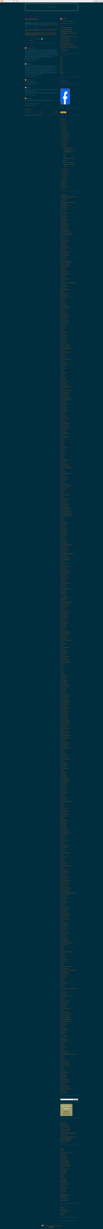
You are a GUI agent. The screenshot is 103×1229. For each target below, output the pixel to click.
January (65, 177)
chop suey (62, 339)
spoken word (63, 955)
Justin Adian (63, 625)
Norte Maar (62, 785)
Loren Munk (63, 682)
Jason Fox (62, 565)
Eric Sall (62, 434)
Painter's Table (63, 1180)
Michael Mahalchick (64, 735)
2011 (61, 59)
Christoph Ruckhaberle (65, 348)
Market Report (63, 698)
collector (62, 357)
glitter (61, 493)
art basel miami (63, 260)
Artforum (62, 277)
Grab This (63, 81)
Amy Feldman (63, 225)
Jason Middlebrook (64, 566)
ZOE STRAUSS (63, 1200)
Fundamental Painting (65, 1163)
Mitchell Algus (63, 746)
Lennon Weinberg (64, 660)
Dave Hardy (63, 388)
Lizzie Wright (63, 680)
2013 (63, 123)
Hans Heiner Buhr (64, 510)
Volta (61, 1067)
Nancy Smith (63, 764)
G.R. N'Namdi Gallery (65, 473)
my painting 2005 (64, 759)
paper (61, 803)
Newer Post (27, 112)
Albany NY (62, 218)
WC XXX (62, 1074)
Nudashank (62, 786)
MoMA (62, 750)
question (62, 862)
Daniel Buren (63, 385)
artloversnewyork (64, 1156)
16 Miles (62, 1149)
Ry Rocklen (63, 906)
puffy (61, 858)
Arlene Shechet (63, 247)
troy (61, 1043)
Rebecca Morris (63, 873)
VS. (61, 1068)
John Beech (62, 599)
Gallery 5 (62, 475)
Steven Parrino (63, 972)
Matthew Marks (63, 719)
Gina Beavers (63, 488)
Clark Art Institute (64, 352)
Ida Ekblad (62, 528)
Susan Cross (63, 992)
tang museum (63, 1003)
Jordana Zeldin (63, 612)
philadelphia (63, 831)
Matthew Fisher (63, 713)
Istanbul (62, 537)
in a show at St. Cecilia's (65, 40)
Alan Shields (63, 216)
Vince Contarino (64, 1061)
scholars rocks (63, 917)
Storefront (62, 975)
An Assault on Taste (64, 1131)
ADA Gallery (63, 209)
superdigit (62, 1193)
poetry (61, 841)
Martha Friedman (64, 702)
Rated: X (62, 869)
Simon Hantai (63, 939)
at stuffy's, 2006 (63, 1135)
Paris (61, 805)
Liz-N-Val (62, 678)
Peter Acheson (63, 821)
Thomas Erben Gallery (65, 1014)
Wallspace (62, 1070)
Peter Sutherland (64, 829)
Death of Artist (63, 396)
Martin (28, 98)
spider (61, 953)
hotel (61, 519)
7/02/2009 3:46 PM (30, 95)
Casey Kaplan (63, 332)
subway (62, 986)
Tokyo (61, 1027)
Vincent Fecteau (63, 1063)
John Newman (63, 605)
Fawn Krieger (63, 447)
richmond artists (63, 887)
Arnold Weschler (64, 255)
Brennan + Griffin (64, 308)
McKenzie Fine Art (64, 722)
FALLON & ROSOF (64, 1162)
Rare (61, 867)
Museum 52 (63, 753)
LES (61, 664)
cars (61, 330)
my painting (63, 757)
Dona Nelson (63, 409)
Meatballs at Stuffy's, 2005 (66, 1138)
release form (63, 1189)
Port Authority (63, 847)
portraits (62, 849)
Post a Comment (28, 109)
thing (61, 1010)
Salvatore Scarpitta (64, 908)
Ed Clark (62, 414)
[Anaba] (65, 104)
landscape (62, 649)
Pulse (61, 860)
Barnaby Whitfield (64, 289)
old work (62, 790)
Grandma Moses (63, 498)
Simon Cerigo (63, 937)
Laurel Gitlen (63, 651)
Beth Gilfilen (63, 295)
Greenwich (62, 500)
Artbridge (62, 275)
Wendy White (63, 1076)
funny (61, 471)
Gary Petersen (63, 476)
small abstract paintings (65, 942)
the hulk (62, 1006)
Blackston (62, 299)
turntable (62, 1047)
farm (61, 443)
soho (61, 948)
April (64, 170)
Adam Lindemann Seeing (65, 1153)
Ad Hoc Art (62, 207)
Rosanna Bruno (63, 902)
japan (61, 561)
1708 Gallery (63, 198)
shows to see (63, 931)
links (61, 673)
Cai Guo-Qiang (63, 321)
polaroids (62, 843)
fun (61, 469)
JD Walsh (62, 568)
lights (61, 669)
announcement (63, 240)
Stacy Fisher (63, 961)
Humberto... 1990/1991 (65, 1140)
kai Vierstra (62, 627)
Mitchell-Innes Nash (64, 748)
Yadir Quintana (63, 1085)
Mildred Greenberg (64, 742)
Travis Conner (63, 1036)
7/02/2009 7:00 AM (30, 76)
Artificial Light (63, 279)
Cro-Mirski (62, 377)
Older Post (55, 112)
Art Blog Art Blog (64, 266)
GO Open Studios (64, 495)
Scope (61, 920)
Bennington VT (63, 293)
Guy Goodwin (63, 506)
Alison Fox (62, 222)
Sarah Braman (63, 911)
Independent (63, 530)
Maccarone (62, 687)
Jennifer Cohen (63, 574)
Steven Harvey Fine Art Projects (67, 970)
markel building (63, 697)
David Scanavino (64, 392)
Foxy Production (64, 460)
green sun (65, 160)
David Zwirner (63, 394)
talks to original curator (40, 33)
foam (61, 456)
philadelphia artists (64, 832)
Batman (62, 291)
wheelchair (62, 1078)
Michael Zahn (63, 739)
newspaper (62, 774)
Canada (62, 324)
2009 (61, 63)
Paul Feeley (62, 816)
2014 (63, 121)
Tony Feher (62, 1032)
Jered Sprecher (63, 577)
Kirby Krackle (63, 638)
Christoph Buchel (64, 346)
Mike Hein (62, 741)
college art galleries (64, 359)
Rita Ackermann (63, 891)
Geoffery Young (63, 484)
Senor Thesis (63, 1191)
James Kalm (63, 552)
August (65, 142)
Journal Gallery (63, 618)
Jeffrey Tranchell (64, 572)
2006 (61, 68)
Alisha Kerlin (63, 220)
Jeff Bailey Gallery (64, 570)
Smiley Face (63, 944)
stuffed (61, 981)
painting (62, 799)
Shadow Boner (63, 926)
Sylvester (62, 997)
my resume (62, 1122)
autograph (62, 288)
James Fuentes (63, 546)
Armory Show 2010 (64, 251)
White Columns (63, 1079)
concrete (62, 365)
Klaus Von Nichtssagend (65, 640)
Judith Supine (63, 623)
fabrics (61, 442)
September (65, 140)
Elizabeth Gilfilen (64, 423)
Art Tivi (62, 1207)
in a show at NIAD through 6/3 (67, 43)
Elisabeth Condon (64, 1160)
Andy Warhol (63, 238)
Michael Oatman (64, 737)
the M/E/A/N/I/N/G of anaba (66, 31)
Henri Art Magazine (64, 1169)
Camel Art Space (64, 322)
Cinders (62, 350)
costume (62, 374)
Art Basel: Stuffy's (64, 264)
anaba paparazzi (63, 229)
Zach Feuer (62, 1090)
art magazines (63, 271)
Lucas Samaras (63, 684)
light (61, 667)
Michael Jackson (64, 731)
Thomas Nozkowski (64, 1015)
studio (61, 979)
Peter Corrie (63, 827)
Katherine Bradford (64, 632)
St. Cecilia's (62, 959)
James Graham (63, 548)
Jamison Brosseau (64, 557)
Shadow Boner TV (64, 1124)
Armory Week (63, 253)
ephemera (62, 431)
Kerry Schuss (63, 636)
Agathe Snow (63, 213)
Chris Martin (63, 341)
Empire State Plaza (64, 427)
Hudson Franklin (64, 522)
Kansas (61, 629)
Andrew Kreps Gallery (65, 235)
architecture (63, 246)
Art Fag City (63, 1154)
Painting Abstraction (64, 801)
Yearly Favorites (63, 1087)
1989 (61, 74)
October (65, 138)
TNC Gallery (63, 1023)
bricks (61, 310)
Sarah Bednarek (63, 909)
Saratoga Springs (64, 915)
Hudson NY (62, 524)
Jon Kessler (62, 607)
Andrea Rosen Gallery (65, 233)
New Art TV (63, 1213)
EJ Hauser (62, 416)
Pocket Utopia (63, 840)
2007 (61, 66)
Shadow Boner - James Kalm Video (68, 45)
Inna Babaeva (63, 532)
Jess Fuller (62, 581)
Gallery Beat (63, 1209)
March (64, 173)
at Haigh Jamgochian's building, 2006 (68, 1133)
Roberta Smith (63, 895)
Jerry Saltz (62, 579)
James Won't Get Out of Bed (66, 554)
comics (61, 361)
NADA (61, 761)
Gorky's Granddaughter (65, 1165)
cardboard (62, 326)
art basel (62, 258)
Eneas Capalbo (63, 429)
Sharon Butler (63, 928)
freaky (61, 462)
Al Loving (62, 214)
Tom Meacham (63, 1028)
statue (61, 964)
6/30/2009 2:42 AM (30, 60)
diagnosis (62, 401)
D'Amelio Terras (63, 381)
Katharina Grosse (64, 631)
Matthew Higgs (63, 715)
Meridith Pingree (64, 728)
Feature (62, 449)
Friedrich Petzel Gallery (65, 467)
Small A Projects (64, 941)
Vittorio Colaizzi (64, 1065)
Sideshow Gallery (64, 933)
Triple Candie (63, 1041)
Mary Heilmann (63, 706)
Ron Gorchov (63, 898)
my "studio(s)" (63, 755)
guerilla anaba (63, 504)
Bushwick (62, 319)
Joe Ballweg (63, 590)
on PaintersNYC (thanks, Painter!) (67, 1136)
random (64, 156)
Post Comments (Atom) (36, 115)
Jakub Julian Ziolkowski (68, 162)
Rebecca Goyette (64, 871)
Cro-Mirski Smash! (64, 1126)
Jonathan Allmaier (64, 610)
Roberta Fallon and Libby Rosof (67, 893)
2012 (61, 57)
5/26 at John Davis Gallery (66, 27)
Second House (63, 924)
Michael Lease (63, 733)
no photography (63, 781)
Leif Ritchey (63, 658)
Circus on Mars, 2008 (65, 1127)
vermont (62, 1057)
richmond (62, 885)
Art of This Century (64, 273)
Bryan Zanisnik (63, 315)
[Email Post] (41, 38)
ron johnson (63, 900)
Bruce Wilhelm (63, 313)
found (61, 458)
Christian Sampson (64, 344)
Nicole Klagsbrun (64, 779)
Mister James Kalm (64, 1211)
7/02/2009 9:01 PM (30, 106)
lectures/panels (63, 656)
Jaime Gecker (63, 543)
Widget (66, 81)
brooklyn (62, 311)
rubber (61, 904)
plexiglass (62, 838)
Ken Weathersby (63, 634)
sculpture (62, 922)
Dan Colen (62, 383)
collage (62, 354)
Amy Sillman (63, 227)
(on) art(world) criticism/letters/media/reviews (67, 195)
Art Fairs (62, 270)
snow (61, 946)
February (65, 175)
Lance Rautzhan (63, 647)
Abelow (62, 1151)
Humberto (62, 526)
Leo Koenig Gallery (64, 662)
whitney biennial (64, 1081)
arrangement (63, 257)
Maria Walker (63, 693)
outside (62, 796)
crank (61, 376)
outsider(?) (62, 797)
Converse (62, 368)
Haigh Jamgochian (64, 508)
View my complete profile (67, 21)
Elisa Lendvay (63, 421)
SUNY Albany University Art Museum (68, 988)
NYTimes (62, 788)
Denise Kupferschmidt (65, 398)
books (61, 300)
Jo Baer (62, 587)
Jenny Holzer (63, 576)
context (62, 366)
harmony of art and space (65, 511)
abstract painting (64, 205)
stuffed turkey (63, 983)
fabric (61, 440)
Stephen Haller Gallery (65, 966)
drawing (62, 412)
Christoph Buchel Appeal (68, 158)
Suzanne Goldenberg (64, 995)
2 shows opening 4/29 (65, 42)
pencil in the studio (64, 1184)
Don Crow (62, 405)
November (65, 136)
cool (61, 370)
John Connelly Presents (65, 601)
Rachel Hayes (63, 863)
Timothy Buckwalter (64, 1019)
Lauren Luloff (63, 653)
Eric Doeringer (63, 432)
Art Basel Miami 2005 (65, 262)
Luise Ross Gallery (64, 686)
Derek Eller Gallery (64, 399)
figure (61, 454)
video (61, 1059)
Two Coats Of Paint (64, 1198)
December (65, 133)
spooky (62, 957)
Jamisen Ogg (63, 555)
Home (41, 112)
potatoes (62, 851)
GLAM (61, 489)
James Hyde (63, 550)
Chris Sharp (62, 343)
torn (61, 1034)
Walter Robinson (64, 1072)
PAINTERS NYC (64, 1182)
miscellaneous (63, 744)
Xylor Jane (62, 1083)
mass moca (62, 709)
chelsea (62, 337)
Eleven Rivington (64, 418)
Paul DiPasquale (63, 814)
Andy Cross (62, 236)
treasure (62, 1037)
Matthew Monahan (64, 720)
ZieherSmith (63, 1092)
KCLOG (62, 1176)
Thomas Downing (64, 1012)
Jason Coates (63, 563)
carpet (61, 328)
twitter (61, 1049)
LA (61, 642)
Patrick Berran (63, 808)
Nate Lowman (63, 766)
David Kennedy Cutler (65, 390)
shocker (62, 930)
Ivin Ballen (62, 539)
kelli (28, 87)
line (61, 671)
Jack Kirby (62, 541)
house (61, 520)
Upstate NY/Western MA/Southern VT (68, 1054)
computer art (63, 363)
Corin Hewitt (63, 372)
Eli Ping (62, 420)
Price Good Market (64, 853)
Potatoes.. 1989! (63, 1142)
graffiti (61, 497)
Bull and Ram (63, 317)
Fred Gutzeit (63, 464)
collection (62, 355)
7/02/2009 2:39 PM (30, 84)
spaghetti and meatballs (65, 952)
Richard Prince (63, 884)
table (61, 999)
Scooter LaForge (64, 919)
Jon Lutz (62, 609)
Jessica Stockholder (64, 583)
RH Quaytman (63, 878)
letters (31, 40)
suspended (62, 993)
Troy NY (62, 1045)
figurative (62, 453)
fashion (62, 445)
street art (62, 977)
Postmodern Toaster (64, 1187)
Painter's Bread (63, 1178)
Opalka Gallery (63, 792)
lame (61, 645)
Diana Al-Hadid (63, 403)
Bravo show (63, 304)
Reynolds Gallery (64, 876)
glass (61, 491)
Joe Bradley (63, 592)
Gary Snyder (63, 478)
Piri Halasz (62, 1186)
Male (61, 691)
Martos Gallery (63, 704)
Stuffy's (62, 985)
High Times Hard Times (65, 515)
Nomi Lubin (29, 48)
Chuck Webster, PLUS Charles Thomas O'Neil (69, 151)
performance (63, 819)
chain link (62, 333)
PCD (61, 818)
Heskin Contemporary (65, 513)
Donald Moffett (63, 410)
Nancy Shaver (63, 763)
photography (63, 834)
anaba (51, 6)
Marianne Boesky (64, 695)
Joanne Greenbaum (64, 588)
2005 (61, 70)
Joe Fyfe (62, 594)
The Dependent (63, 1005)
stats (61, 963)
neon (61, 770)
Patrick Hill (62, 812)
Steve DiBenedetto (64, 968)
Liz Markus (62, 676)
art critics (62, 268)
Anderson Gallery (64, 231)
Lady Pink (62, 643)
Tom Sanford (63, 1030)
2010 (61, 61)
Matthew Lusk (63, 717)
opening (62, 794)
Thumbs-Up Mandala (65, 1017)
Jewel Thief (62, 585)
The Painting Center (64, 1008)
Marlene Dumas (63, 700)
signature (62, 935)
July (64, 144)
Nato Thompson (63, 768)
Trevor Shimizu (63, 1039)
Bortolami (62, 302)
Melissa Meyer (63, 726)
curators (62, 379)
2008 (61, 65)
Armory (62, 249)
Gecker (61, 480)
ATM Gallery (63, 286)
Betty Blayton (63, 297)
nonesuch (62, 783)
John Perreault (63, 1173)
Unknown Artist (63, 1052)
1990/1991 (62, 72)
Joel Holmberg (63, 598)
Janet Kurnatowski (64, 559)
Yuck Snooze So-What (65, 1089)
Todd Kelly (62, 1025)
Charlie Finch (63, 335)
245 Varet (62, 200)
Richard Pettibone (64, 882)
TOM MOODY (63, 1197)
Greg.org (62, 1167)
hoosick (62, 517)
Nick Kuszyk (63, 775)
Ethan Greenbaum (64, 436)
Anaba (61, 87)
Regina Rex (63, 875)
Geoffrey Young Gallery (65, 486)
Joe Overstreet (63, 596)
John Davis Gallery (64, 603)
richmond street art (64, 889)
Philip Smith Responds (68, 148)
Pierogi (61, 836)
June (64, 146)
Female (61, 451)
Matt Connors (63, 711)
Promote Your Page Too (65, 105)
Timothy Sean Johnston (65, 1021)
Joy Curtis (62, 620)
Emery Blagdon (63, 425)
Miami (61, 730)
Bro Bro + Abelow (64, 50)
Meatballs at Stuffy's (64, 724)
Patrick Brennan (63, 810)
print (61, 854)
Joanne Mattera (63, 1171)
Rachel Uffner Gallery (65, 865)
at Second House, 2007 (65, 1129)
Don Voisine (63, 407)
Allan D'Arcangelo (64, 224)
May (64, 168)
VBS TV (62, 1214)
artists (61, 280)
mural (61, 752)
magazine (62, 689)
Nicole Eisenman (64, 777)
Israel (64, 154)
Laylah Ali (62, 654)
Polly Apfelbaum (64, 845)
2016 (63, 119)
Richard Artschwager (64, 880)
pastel (61, 807)
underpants (62, 1050)
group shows (63, 502)
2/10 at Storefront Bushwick (66, 29)
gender (61, 482)
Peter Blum (62, 823)
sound (61, 950)
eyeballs (62, 438)
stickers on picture (64, 974)
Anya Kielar (63, 244)
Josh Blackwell (63, 614)
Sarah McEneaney (64, 913)
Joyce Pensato (63, 621)
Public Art (62, 856)
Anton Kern (62, 242)
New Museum (63, 772)
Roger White (63, 897)
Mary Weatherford (64, 708)
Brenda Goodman (64, 306)
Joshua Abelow (63, 616)
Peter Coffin (63, 825)
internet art (62, 535)
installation (62, 533)
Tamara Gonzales (64, 1001)
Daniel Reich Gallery (65, 387)
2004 (63, 188)
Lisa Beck (62, 675)
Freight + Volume (64, 466)
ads (61, 211)
